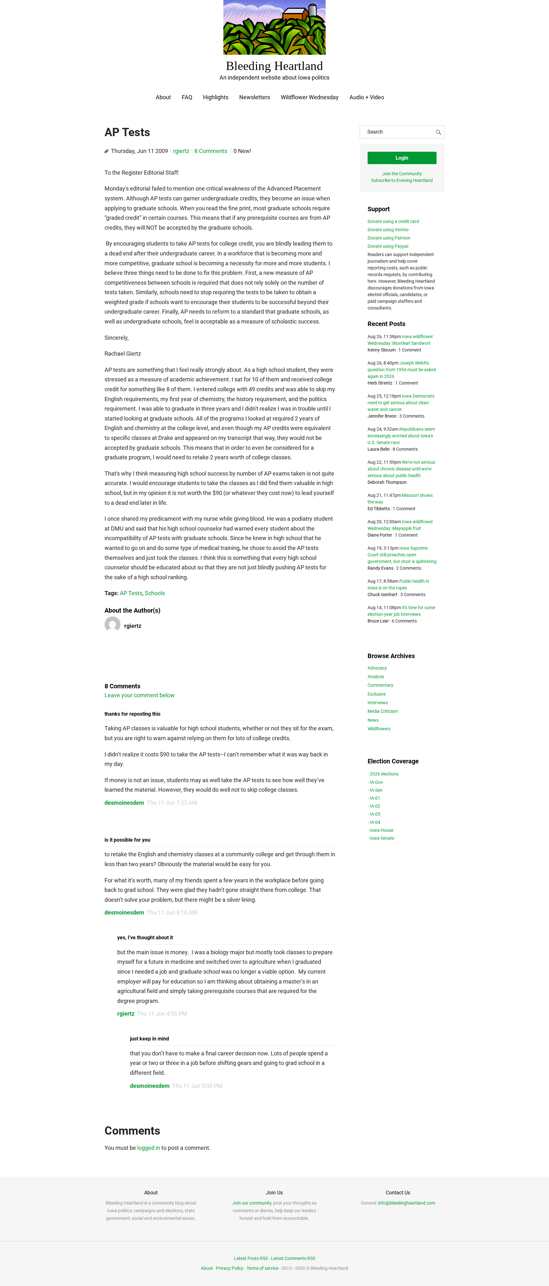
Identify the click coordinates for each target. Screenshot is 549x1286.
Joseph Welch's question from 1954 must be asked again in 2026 (402, 369)
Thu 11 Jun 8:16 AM (172, 912)
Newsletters (254, 97)
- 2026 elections (383, 773)
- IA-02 (374, 806)
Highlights (215, 97)
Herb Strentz (380, 383)
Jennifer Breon (382, 416)
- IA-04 (374, 822)
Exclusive (377, 694)
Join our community (251, 1203)
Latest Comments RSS (293, 1258)
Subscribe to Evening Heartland (402, 180)
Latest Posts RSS (251, 1258)
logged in (148, 1147)
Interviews (378, 702)
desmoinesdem (124, 802)
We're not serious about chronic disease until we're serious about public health (401, 469)
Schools (155, 593)
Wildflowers (379, 728)
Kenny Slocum (382, 349)
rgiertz (181, 151)
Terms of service (262, 1268)
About (163, 97)
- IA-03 (374, 814)
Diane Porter (380, 535)
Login (402, 158)
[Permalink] (106, 151)
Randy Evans (380, 568)
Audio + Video (366, 97)
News (373, 720)
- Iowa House (380, 830)
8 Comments (211, 151)
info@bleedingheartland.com (406, 1203)
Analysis (376, 676)
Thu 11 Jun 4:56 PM (162, 1013)
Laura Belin (379, 449)
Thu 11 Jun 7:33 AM (172, 802)
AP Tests (131, 593)
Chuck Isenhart (382, 594)
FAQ (187, 97)
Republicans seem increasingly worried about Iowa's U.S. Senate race (401, 436)
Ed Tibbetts (379, 508)
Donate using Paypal (388, 246)
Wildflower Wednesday (310, 97)
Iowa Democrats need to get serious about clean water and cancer (401, 402)
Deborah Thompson (387, 482)
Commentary (380, 685)
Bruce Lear (378, 620)
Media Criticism (383, 711)
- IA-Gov (375, 782)
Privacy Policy (229, 1268)
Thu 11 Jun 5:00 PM (197, 1085)
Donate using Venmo (388, 229)
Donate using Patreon (389, 237)
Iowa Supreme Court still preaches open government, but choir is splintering (402, 555)
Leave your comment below (140, 695)
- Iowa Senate (381, 838)
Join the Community (402, 173)
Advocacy (377, 668)
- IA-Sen (375, 790)
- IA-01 (374, 798)
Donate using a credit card (393, 221)
